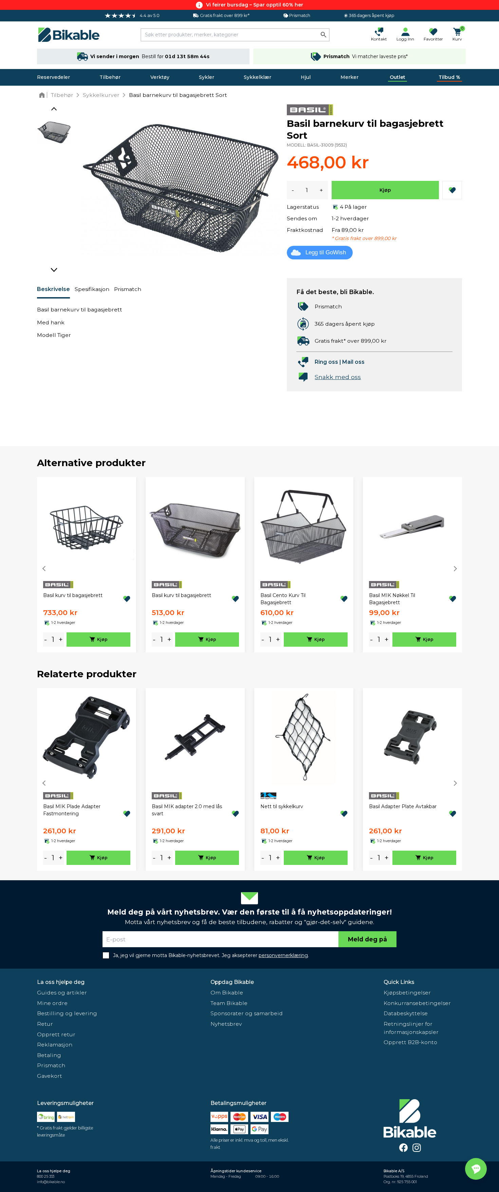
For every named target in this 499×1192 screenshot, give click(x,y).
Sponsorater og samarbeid (246, 1013)
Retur (45, 1024)
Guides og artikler (62, 992)
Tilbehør (110, 77)
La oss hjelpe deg (61, 982)
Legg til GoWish (326, 252)
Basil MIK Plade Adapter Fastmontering (71, 810)
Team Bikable (228, 1003)
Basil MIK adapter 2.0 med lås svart (187, 810)
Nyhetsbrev (226, 1024)
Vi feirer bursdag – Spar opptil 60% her (254, 5)
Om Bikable (226, 992)
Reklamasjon (54, 1044)
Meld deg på (367, 939)
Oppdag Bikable (232, 982)
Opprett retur (56, 1034)
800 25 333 (45, 1176)
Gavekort (49, 1076)
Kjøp (385, 190)
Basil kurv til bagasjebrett (73, 595)
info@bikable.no (51, 1182)
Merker (349, 77)
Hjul (306, 77)
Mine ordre (52, 1003)
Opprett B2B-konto (410, 1042)
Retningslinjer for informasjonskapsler (411, 1028)
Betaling (49, 1055)
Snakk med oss (338, 376)
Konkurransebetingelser (417, 1003)
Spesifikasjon (92, 289)
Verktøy (159, 77)
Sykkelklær (257, 77)
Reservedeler (53, 77)
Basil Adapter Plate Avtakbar (403, 806)
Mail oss (353, 362)
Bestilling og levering (67, 1013)
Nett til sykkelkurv (281, 806)
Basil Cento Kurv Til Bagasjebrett (283, 599)
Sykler (206, 77)
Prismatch (127, 289)
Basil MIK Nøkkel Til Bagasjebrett (392, 599)
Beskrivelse (53, 289)
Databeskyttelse (406, 1013)
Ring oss (326, 362)
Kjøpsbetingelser (407, 992)
